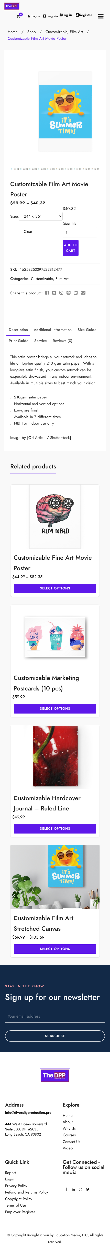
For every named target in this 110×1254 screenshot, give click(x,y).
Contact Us (71, 1141)
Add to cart (71, 248)
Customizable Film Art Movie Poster (37, 38)
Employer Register (20, 1212)
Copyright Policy (18, 1198)
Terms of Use (15, 1205)
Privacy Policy (16, 1185)
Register (53, 16)
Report (10, 1172)
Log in (35, 16)
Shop (31, 31)
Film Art (76, 31)
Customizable (56, 31)
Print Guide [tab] (18, 340)
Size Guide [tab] (87, 329)
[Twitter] (87, 1188)
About (68, 1122)
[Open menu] (101, 16)
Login (9, 1179)
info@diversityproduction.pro (28, 1112)
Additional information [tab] (53, 329)
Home (13, 31)
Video (68, 1148)
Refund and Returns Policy (26, 1192)
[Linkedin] (73, 1188)
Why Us (69, 1128)
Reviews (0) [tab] (62, 340)
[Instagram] (80, 1188)
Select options (55, 588)
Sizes (14, 216)
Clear (28, 231)
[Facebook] (66, 1188)
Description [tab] (18, 329)
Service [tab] (40, 340)
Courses (69, 1135)
